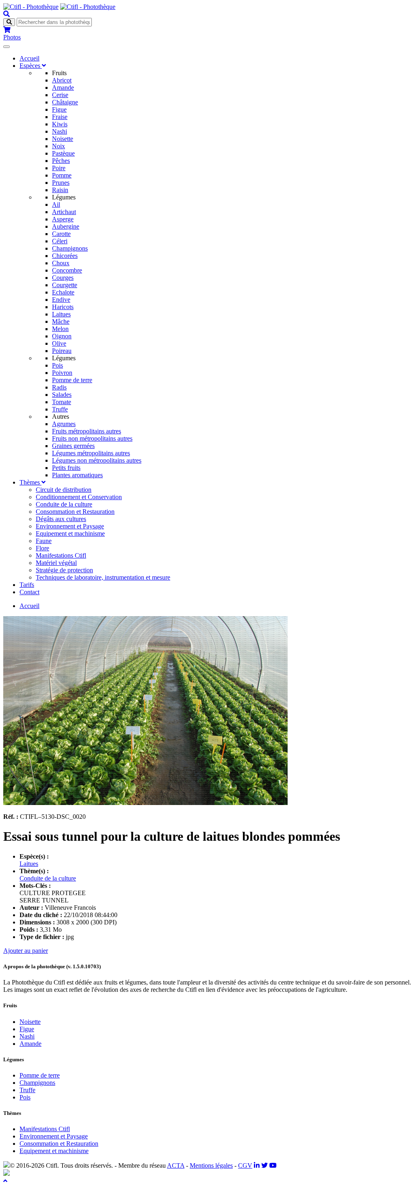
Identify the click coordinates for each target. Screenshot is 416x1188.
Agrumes (64, 423)
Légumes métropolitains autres (91, 453)
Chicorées (65, 255)
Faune (44, 540)
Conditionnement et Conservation (79, 496)
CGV (245, 1165)
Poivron (62, 372)
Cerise (60, 94)
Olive (59, 343)
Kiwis (59, 124)
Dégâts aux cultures (61, 518)
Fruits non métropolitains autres (92, 438)
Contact (29, 592)
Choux (60, 263)
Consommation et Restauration (75, 511)
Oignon (62, 336)
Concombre (67, 270)
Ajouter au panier (25, 950)
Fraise (59, 116)
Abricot (62, 80)
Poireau (62, 350)
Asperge (63, 219)
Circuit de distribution (63, 489)
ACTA (175, 1165)
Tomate (61, 401)
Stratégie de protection (64, 570)
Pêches (61, 160)
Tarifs (27, 584)
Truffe (60, 409)
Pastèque (63, 153)
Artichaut (64, 211)
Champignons (70, 248)
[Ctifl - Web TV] (273, 1165)
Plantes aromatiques (77, 475)
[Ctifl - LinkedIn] (257, 1165)
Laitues (61, 314)
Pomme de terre (72, 380)
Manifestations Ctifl (61, 555)
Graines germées (73, 445)
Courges (63, 277)
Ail (56, 204)
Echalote (63, 292)
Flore (42, 548)
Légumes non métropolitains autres (96, 460)
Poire (58, 167)
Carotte (61, 233)
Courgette (64, 284)
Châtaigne (65, 102)
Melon (60, 328)
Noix (58, 146)
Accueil (29, 58)
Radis (59, 387)
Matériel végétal (56, 562)
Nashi (59, 131)
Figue (59, 109)
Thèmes (30, 482)
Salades (62, 394)
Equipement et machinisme (70, 533)
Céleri (59, 241)
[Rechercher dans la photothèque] (6, 14)
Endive (61, 299)
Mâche (60, 321)
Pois (57, 365)
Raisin (60, 189)
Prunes (60, 182)
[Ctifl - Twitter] (264, 1165)
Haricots (63, 306)
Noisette (62, 138)
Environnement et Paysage (70, 526)
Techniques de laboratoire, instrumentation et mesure (103, 577)
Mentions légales (211, 1165)
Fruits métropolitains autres (86, 431)
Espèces (31, 65)
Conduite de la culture (64, 504)
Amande (63, 87)
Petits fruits (66, 467)
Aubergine (65, 226)
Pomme (62, 175)
